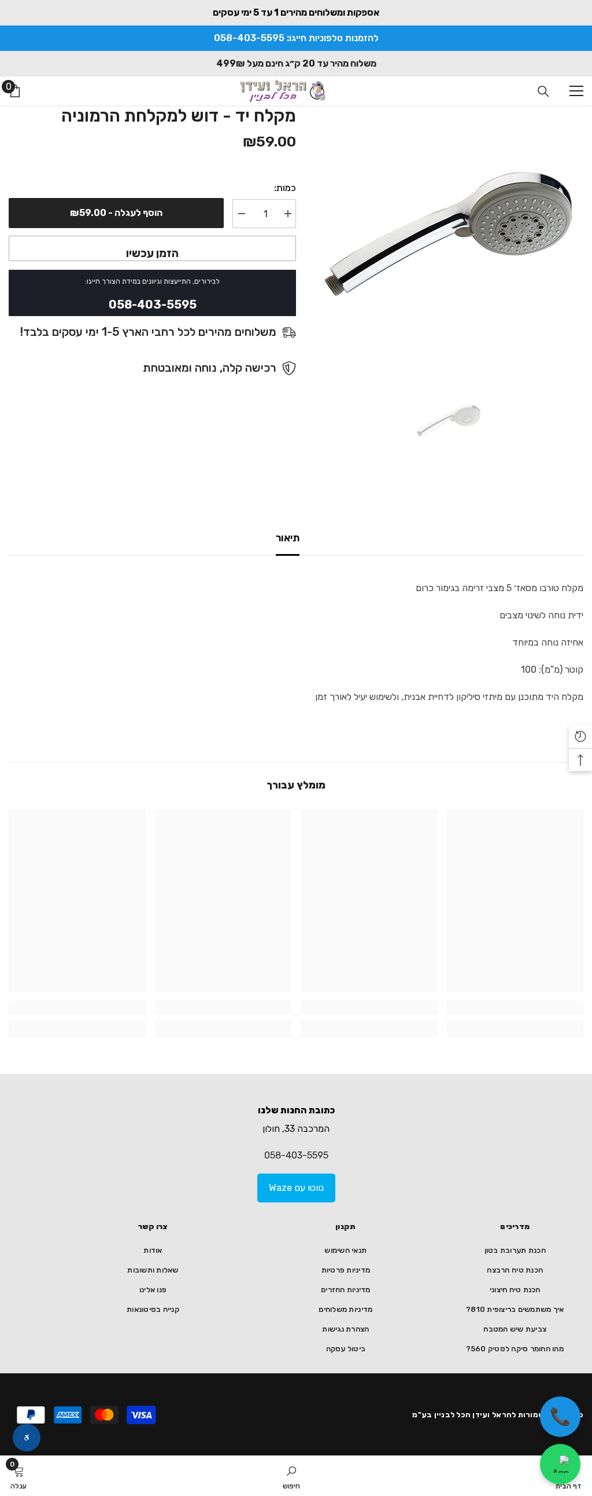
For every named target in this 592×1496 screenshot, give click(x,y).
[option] (448, 232)
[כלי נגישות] (26, 1437)
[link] (515, 1007)
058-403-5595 (296, 1155)
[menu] (576, 91)
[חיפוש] (543, 91)
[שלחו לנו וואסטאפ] (560, 1464)
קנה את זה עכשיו (152, 248)
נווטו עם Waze (296, 1187)
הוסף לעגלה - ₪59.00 (116, 212)
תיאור (287, 537)
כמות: (285, 187)
